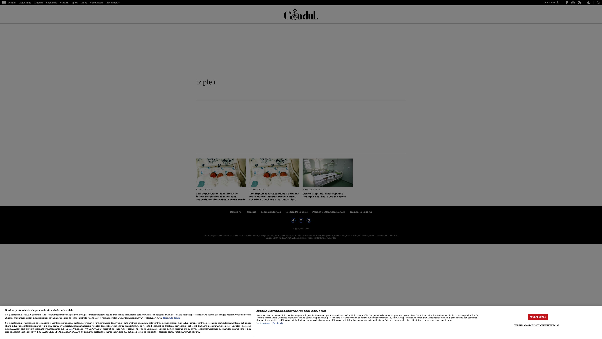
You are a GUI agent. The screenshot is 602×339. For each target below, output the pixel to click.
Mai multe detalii (171, 318)
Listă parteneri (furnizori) (269, 323)
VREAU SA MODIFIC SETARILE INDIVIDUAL (536, 325)
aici (70, 329)
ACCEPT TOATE (538, 317)
